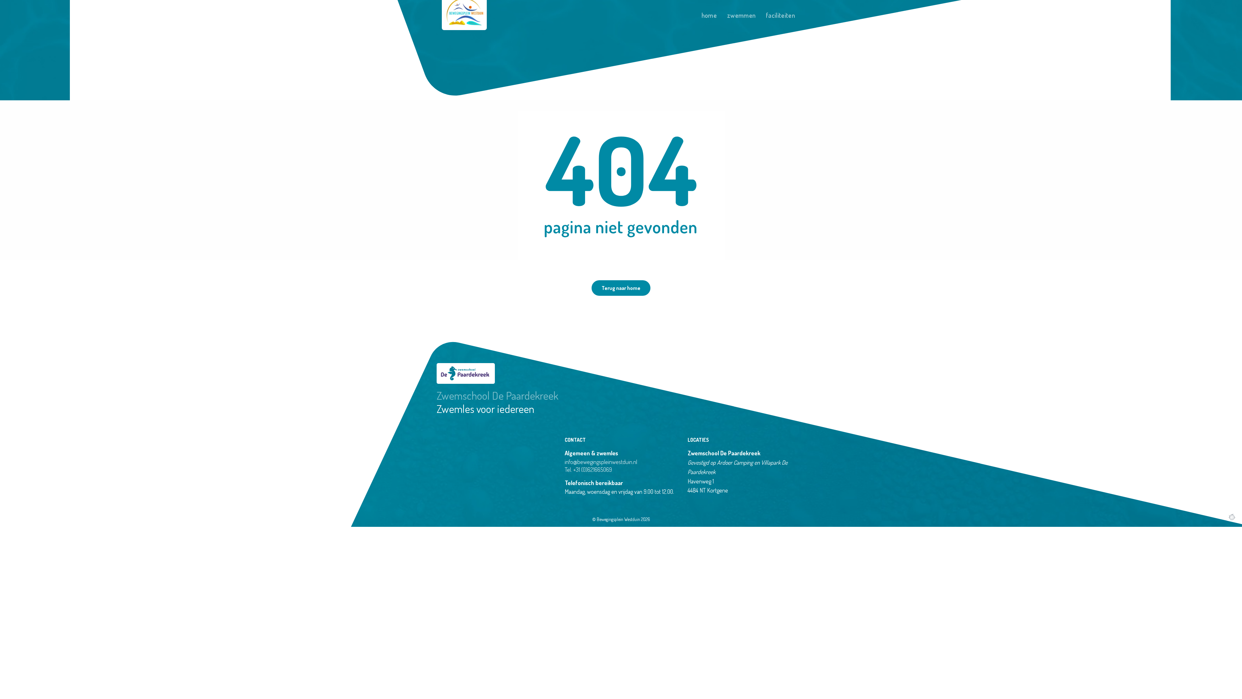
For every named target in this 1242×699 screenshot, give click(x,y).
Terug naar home (621, 288)
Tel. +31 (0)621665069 (588, 469)
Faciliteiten (780, 15)
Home (709, 15)
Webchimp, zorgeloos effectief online (1232, 517)
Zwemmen (741, 15)
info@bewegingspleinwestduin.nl (601, 461)
